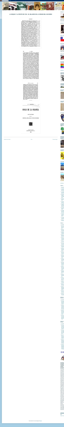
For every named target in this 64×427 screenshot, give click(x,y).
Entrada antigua (55, 139)
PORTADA (62, 183)
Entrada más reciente (7, 139)
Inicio (31, 139)
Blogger (41, 420)
